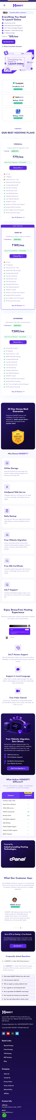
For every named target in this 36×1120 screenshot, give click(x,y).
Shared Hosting (8, 1045)
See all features (17, 217)
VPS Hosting (7, 1053)
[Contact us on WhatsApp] (4, 1117)
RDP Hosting (8, 1057)
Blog (5, 1061)
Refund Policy (8, 1089)
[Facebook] (3, 1033)
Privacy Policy (8, 1082)
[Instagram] (12, 1033)
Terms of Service (9, 1086)
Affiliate (6, 1093)
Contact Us (7, 1078)
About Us (6, 1074)
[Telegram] (17, 1033)
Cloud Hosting (8, 1049)
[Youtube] (8, 1033)
